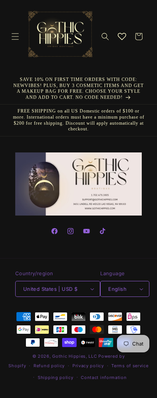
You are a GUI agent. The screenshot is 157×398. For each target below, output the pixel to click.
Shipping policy (56, 377)
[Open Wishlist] (122, 36)
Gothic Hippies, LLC (74, 356)
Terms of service (129, 365)
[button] (15, 36)
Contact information (104, 377)
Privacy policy (88, 365)
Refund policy (49, 365)
